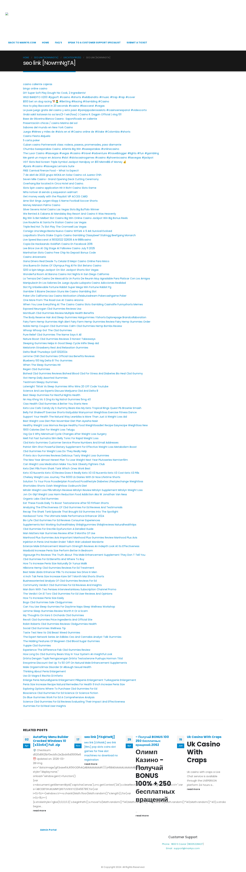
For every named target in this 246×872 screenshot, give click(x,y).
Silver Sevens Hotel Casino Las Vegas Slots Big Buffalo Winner (61, 209)
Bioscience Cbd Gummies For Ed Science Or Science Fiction (60, 693)
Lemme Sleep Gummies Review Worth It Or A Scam (55, 611)
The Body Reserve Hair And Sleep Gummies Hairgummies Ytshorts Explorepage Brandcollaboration (84, 317)
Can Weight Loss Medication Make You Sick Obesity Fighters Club (64, 464)
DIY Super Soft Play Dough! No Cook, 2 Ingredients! (54, 93)
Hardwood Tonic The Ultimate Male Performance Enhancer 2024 (63, 516)
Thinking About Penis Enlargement (44, 671)
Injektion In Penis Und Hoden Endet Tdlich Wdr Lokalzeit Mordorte (63, 542)
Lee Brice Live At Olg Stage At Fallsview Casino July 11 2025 (59, 248)
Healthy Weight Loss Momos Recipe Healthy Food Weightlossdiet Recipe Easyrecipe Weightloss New (85, 425)
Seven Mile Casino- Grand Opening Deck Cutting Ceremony (61, 179)
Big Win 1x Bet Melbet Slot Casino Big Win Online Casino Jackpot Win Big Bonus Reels (75, 218)
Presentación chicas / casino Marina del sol (50, 123)
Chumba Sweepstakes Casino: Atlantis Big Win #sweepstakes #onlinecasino (71, 149)
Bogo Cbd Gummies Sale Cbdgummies (47, 602)
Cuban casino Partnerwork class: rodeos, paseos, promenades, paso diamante (72, 144)
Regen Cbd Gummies (36, 369)
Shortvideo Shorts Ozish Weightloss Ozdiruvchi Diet (55, 486)
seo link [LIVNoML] (95, 742)
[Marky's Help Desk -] (23, 20)
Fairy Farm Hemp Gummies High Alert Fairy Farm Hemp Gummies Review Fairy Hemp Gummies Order (86, 321)
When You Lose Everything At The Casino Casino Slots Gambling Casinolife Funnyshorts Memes (83, 304)
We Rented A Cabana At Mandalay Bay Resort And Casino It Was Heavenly (69, 214)
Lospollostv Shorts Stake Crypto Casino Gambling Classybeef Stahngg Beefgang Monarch (79, 235)
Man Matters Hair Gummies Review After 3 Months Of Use (59, 533)
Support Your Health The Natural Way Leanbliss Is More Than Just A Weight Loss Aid (75, 416)
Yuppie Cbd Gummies (37, 645)
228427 (198, 844)
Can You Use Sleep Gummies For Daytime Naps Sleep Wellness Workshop (69, 606)
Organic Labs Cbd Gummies (41, 498)
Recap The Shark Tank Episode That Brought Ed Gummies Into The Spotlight (70, 511)
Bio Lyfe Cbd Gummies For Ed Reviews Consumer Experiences (61, 520)
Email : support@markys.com (183, 848)
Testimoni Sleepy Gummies (40, 382)
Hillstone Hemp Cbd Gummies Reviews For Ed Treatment (58, 568)
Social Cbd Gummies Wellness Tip (44, 628)
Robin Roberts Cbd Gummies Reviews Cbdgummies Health (60, 624)
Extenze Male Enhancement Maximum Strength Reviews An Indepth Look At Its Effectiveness (81, 546)
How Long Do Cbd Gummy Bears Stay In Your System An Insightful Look (67, 654)
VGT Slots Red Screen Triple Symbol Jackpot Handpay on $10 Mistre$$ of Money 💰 (74, 162)
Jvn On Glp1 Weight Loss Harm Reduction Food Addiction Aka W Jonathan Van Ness (75, 494)
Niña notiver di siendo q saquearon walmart (50, 192)
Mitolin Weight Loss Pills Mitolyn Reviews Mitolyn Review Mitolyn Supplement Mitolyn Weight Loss (83, 490)
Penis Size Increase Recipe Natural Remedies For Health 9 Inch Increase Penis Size (74, 684)
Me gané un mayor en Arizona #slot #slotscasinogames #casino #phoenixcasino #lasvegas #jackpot (88, 157)
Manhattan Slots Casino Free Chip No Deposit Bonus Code (59, 252)
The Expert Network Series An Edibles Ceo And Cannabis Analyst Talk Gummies (72, 637)
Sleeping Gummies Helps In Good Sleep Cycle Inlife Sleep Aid (61, 343)
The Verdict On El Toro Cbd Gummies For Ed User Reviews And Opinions (67, 593)
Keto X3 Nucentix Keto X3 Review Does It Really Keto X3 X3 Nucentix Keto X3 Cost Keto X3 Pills (81, 473)
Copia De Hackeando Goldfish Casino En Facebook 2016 (58, 244)
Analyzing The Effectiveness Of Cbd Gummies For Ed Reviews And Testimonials (72, 507)
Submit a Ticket (137, 42)
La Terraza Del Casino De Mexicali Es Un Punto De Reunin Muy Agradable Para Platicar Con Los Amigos (86, 278)
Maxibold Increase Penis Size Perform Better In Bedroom (58, 550)
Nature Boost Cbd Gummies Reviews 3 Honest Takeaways (59, 339)
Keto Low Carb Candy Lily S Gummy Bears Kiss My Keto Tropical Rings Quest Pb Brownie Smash (82, 408)
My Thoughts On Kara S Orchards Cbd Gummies (53, 615)
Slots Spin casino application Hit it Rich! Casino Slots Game (59, 188)
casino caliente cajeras (37, 84)
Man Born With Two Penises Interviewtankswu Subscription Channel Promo (69, 589)
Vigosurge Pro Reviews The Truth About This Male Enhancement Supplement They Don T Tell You (84, 555)
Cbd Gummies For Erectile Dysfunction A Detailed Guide (58, 529)
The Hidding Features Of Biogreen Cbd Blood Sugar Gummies (61, 641)
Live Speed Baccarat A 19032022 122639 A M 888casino (57, 239)
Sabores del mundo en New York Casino (48, 127)
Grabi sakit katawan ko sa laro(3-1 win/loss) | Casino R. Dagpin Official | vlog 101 (72, 114)
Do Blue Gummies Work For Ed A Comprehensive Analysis (59, 697)
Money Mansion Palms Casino (41, 205)
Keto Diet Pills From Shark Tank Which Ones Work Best (56, 468)
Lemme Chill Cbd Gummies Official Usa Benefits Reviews (59, 356)
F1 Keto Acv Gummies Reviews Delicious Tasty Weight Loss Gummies (66, 455)
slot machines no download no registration (101, 755)
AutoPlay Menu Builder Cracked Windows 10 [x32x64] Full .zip (51, 741)
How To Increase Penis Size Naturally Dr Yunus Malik (55, 563)
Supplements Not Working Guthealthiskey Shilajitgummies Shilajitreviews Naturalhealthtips (79, 524)
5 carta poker (31, 140)
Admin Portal (48, 829)
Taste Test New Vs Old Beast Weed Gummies (51, 632)
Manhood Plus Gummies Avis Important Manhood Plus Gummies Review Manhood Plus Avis (80, 537)
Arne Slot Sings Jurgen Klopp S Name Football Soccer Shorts (60, 201)
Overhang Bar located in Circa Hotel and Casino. (53, 183)
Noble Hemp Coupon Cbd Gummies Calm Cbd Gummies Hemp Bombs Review (72, 326)
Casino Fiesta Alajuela (36, 136)
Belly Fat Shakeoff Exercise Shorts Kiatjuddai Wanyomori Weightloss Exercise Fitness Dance (80, 412)
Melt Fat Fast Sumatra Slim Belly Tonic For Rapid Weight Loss (61, 438)
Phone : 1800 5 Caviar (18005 (178, 844)
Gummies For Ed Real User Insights (44, 706)
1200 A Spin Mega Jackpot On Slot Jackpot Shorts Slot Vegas (61, 270)
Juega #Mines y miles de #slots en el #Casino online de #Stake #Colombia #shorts (76, 131)
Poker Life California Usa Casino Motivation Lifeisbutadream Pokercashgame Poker (74, 296)
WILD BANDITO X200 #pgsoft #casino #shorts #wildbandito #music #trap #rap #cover (79, 97)
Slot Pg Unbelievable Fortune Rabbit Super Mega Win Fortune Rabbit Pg (67, 287)
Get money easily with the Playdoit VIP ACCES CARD (55, 196)
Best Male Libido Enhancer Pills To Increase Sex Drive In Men (60, 572)
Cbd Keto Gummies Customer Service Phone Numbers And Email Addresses (70, 442)
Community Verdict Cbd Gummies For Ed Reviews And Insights (62, 585)
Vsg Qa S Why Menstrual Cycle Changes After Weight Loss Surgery (65, 434)
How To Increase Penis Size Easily (43, 598)
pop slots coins (101, 747)
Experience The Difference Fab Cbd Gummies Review (56, 650)
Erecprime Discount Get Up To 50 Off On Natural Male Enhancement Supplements (75, 663)
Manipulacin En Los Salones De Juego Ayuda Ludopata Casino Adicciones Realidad (74, 283)
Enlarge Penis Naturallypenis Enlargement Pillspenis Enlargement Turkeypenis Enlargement (79, 680)
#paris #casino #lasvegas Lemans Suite (48, 166)
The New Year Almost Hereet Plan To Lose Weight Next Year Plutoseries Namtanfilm (75, 460)
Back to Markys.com (22, 42)
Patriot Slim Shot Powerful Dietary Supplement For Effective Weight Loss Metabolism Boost (80, 447)
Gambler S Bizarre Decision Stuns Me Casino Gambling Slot (60, 291)
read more (39, 810)
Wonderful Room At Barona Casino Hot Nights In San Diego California (66, 274)
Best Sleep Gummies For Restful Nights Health (51, 395)
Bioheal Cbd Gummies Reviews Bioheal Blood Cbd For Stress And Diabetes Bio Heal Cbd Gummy (83, 373)
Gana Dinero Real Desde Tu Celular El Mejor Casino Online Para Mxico (66, 261)
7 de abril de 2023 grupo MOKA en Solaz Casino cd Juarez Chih (62, 175)
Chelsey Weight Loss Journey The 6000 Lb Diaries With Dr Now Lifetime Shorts (71, 477)
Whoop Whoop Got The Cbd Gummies (47, 330)
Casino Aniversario (34, 257)
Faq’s (58, 42)
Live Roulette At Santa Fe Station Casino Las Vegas (54, 222)
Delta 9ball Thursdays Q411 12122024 (45, 352)
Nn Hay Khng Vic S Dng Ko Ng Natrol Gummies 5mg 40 (57, 399)
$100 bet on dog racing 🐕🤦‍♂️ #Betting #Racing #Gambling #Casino (66, 101)
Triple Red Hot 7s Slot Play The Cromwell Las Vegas (54, 226)
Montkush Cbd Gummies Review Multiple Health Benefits (58, 313)
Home (45, 42)
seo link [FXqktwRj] (99, 737)
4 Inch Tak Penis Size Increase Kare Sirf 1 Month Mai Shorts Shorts (63, 576)
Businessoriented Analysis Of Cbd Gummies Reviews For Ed (60, 581)
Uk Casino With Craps (204, 737)
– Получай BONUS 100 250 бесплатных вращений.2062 (152, 741)
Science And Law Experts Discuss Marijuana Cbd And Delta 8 (60, 391)
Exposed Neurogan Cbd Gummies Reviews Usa (52, 309)
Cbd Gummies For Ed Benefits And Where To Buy (53, 559)
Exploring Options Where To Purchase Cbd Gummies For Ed (60, 688)
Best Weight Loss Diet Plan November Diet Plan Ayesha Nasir (60, 421)
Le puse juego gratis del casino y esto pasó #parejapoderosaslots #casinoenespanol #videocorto (85, 110)
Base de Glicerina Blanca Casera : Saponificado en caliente (60, 119)
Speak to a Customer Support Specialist (94, 42)
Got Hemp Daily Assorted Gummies (45, 378)
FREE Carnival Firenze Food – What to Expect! (51, 170)
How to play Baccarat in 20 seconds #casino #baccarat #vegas (64, 106)
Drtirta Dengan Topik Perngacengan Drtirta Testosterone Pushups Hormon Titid (73, 658)
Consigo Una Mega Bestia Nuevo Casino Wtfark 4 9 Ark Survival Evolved (67, 231)
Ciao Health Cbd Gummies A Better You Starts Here (55, 404)
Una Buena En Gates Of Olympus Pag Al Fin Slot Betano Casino (62, 265)
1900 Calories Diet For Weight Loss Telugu (49, 429)
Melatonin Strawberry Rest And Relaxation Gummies (55, 347)
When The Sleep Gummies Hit (42, 365)
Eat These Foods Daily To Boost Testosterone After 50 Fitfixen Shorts (66, 503)
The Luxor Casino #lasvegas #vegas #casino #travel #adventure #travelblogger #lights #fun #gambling (91, 153)
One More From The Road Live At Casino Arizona (53, 300)
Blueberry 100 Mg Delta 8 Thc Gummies (47, 360)
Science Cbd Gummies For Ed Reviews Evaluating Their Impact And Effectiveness (74, 701)
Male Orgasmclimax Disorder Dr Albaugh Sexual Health (57, 667)
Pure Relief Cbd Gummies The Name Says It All (52, 334)
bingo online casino (35, 88)
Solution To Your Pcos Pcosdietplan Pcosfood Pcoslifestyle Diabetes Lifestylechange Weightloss (83, 481)
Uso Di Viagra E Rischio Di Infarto (43, 676)
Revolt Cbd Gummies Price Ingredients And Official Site (57, 619)
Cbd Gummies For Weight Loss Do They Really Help (55, 451)
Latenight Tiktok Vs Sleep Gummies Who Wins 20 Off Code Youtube (65, 386)
